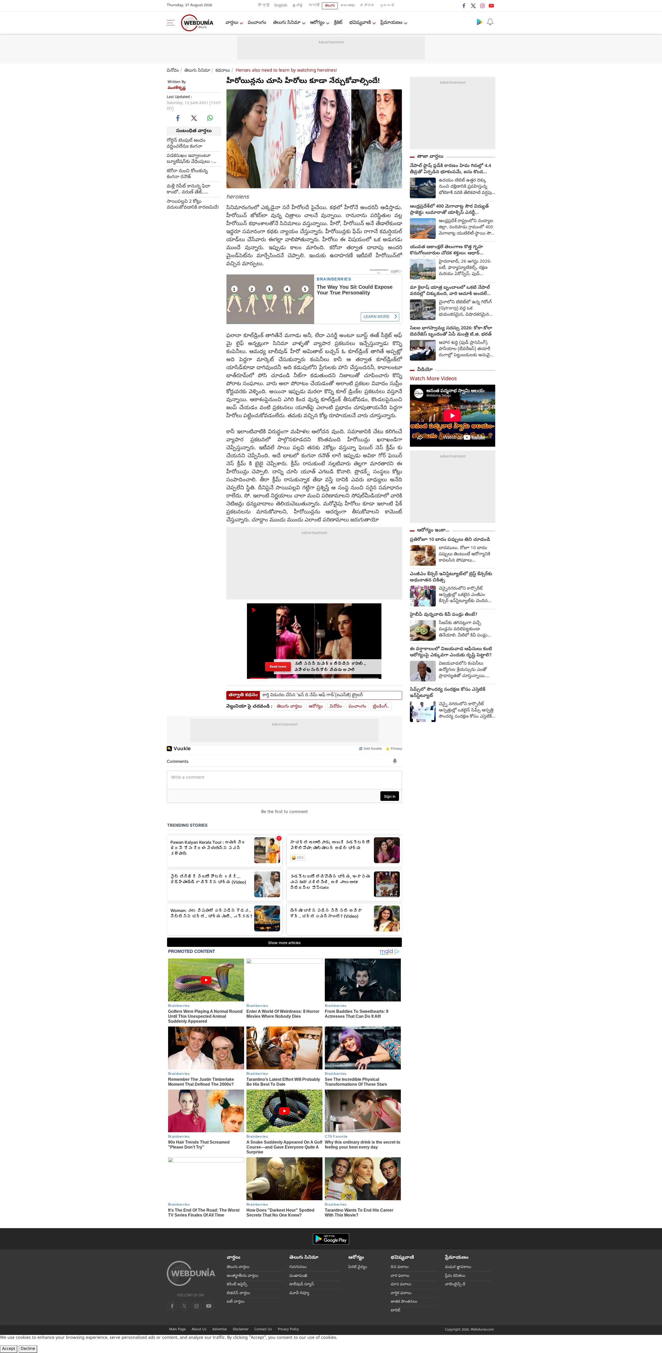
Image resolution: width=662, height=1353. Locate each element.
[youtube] (491, 6)
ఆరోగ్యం (317, 23)
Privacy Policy (288, 1329)
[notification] (490, 22)
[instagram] (482, 6)
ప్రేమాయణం (391, 23)
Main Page (177, 1329)
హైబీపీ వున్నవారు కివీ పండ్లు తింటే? (443, 615)
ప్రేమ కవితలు (455, 1276)
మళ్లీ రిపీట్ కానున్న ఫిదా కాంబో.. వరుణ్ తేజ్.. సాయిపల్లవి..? (188, 189)
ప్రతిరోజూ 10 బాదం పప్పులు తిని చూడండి (450, 540)
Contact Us (263, 1329)
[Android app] (331, 1238)
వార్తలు (231, 23)
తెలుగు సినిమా (286, 23)
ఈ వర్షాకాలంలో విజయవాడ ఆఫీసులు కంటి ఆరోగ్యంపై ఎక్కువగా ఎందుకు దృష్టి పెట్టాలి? (451, 652)
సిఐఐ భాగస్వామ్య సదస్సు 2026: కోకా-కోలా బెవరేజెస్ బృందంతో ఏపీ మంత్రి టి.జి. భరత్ (451, 331)
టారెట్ (395, 1310)
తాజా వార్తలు (430, 156)
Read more (278, 666)
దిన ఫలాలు (400, 1267)
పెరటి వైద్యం (357, 1267)
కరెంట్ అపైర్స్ (237, 1284)
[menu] (172, 23)
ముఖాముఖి (298, 1276)
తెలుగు (330, 5)
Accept (8, 1349)
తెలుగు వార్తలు (289, 707)
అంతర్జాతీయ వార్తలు (242, 1276)
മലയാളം (347, 5)
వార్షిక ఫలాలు (401, 1293)
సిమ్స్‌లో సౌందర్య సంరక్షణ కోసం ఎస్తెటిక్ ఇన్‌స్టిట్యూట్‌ (447, 693)
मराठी (314, 5)
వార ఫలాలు (400, 1276)
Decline (28, 1349)
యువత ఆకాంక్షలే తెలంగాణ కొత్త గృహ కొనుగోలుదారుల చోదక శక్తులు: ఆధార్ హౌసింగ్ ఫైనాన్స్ (446, 250)
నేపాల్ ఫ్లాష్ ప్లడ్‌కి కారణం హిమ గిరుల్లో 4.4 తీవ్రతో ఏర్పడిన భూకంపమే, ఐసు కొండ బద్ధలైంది (450, 169)
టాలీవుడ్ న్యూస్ (301, 1284)
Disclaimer (241, 1329)
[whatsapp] (210, 118)
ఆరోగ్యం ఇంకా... (433, 530)
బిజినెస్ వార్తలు (238, 1293)
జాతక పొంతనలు (404, 1301)
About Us (199, 1329)
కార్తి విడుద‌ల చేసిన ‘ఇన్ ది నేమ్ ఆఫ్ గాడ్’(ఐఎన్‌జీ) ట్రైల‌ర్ (312, 695)
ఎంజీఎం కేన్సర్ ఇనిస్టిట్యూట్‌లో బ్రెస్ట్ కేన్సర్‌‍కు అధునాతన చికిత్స (451, 577)
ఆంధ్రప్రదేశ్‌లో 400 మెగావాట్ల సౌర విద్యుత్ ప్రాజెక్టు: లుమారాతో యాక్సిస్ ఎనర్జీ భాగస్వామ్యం (449, 210)
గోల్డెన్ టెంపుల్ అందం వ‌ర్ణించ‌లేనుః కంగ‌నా (186, 143)
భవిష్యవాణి (360, 23)
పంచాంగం (257, 23)
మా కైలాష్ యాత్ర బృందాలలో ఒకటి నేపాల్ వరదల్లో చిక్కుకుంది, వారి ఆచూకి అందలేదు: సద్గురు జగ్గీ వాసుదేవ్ (451, 291)
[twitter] (473, 6)
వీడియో (425, 370)
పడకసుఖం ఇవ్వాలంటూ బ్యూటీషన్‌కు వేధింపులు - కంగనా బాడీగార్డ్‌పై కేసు (190, 159)
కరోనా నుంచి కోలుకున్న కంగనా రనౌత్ (187, 174)
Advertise (219, 1329)
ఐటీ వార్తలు (235, 1301)
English (280, 5)
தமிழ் (297, 5)
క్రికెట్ (338, 23)
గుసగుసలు (297, 1267)
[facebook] (464, 6)
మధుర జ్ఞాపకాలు (458, 1267)
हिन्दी (263, 5)
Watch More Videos (433, 379)
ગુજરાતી (387, 5)
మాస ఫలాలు (401, 1284)
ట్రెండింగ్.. (381, 707)
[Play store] (480, 22)
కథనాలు (222, 71)
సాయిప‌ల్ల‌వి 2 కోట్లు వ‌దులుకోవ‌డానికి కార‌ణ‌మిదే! (193, 204)
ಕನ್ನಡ (367, 5)
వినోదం (173, 71)
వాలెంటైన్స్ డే (455, 1284)
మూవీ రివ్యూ (299, 1293)
